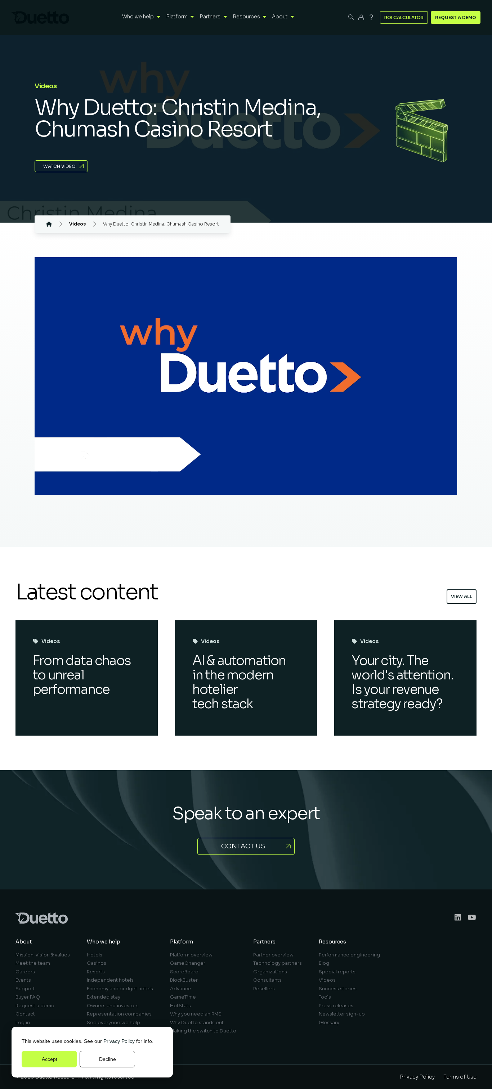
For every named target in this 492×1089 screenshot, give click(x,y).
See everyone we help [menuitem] (113, 1022)
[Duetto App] (361, 17)
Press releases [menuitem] (336, 1006)
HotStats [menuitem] (180, 1006)
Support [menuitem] (25, 989)
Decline (107, 1059)
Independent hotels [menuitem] (110, 980)
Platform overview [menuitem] (191, 955)
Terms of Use (460, 1077)
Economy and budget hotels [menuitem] (120, 989)
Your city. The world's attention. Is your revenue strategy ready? (402, 682)
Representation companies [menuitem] (119, 1014)
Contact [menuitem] (25, 1014)
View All (461, 596)
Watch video (59, 166)
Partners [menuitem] (264, 941)
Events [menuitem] (23, 980)
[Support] (371, 17)
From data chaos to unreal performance (82, 674)
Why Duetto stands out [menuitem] (197, 1022)
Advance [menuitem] (180, 989)
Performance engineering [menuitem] (349, 955)
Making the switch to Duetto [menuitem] (203, 1031)
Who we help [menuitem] (103, 941)
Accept (49, 1059)
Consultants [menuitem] (267, 980)
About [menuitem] (23, 941)
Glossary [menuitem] (329, 1022)
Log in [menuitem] (22, 1022)
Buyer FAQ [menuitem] (27, 997)
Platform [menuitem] (181, 941)
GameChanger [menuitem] (187, 963)
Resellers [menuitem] (264, 989)
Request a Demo (455, 17)
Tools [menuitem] (325, 997)
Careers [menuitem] (25, 972)
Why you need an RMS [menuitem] (196, 1014)
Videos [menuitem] (327, 980)
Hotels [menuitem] (94, 955)
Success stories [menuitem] (338, 989)
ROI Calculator (404, 17)
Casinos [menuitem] (96, 963)
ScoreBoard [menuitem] (184, 972)
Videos (50, 641)
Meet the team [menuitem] (32, 963)
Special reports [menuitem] (337, 972)
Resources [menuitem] (332, 941)
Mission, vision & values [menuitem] (42, 955)
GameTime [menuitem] (183, 997)
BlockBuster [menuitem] (184, 980)
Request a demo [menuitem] (34, 1006)
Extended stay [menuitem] (103, 997)
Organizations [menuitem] (270, 972)
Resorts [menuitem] (96, 972)
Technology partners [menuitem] (277, 963)
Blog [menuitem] (324, 963)
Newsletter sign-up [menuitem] (342, 1014)
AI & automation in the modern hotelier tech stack (239, 682)
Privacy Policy (119, 1041)
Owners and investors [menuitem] (113, 1006)
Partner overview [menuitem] (273, 955)
